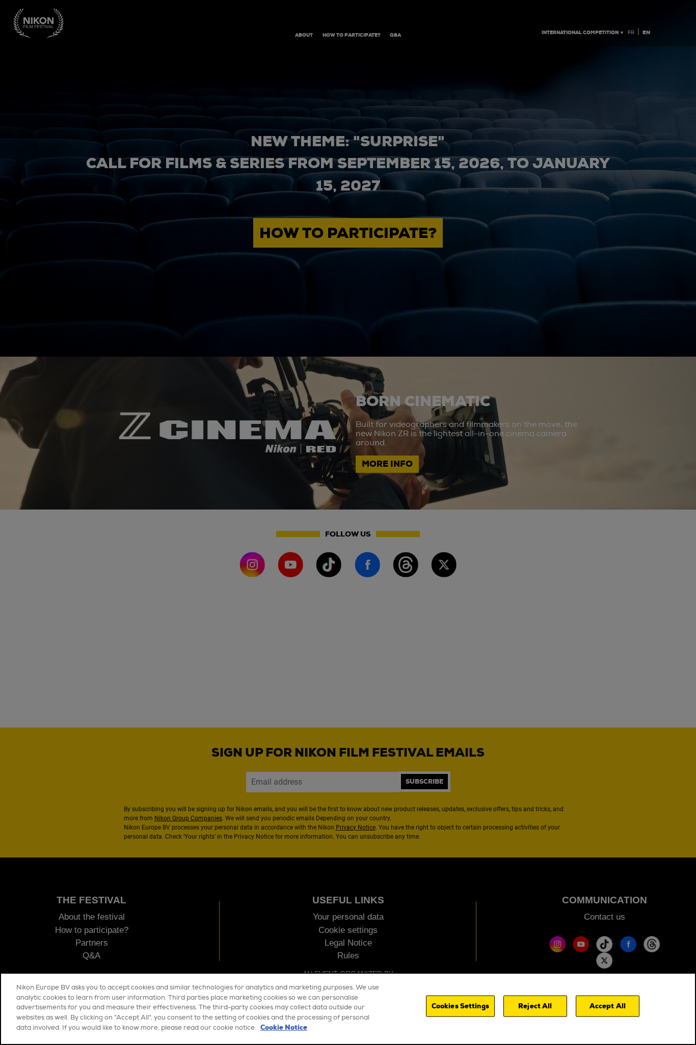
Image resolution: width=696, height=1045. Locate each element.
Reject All (535, 1006)
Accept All (608, 1006)
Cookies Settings (460, 1006)
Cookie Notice (283, 1027)
